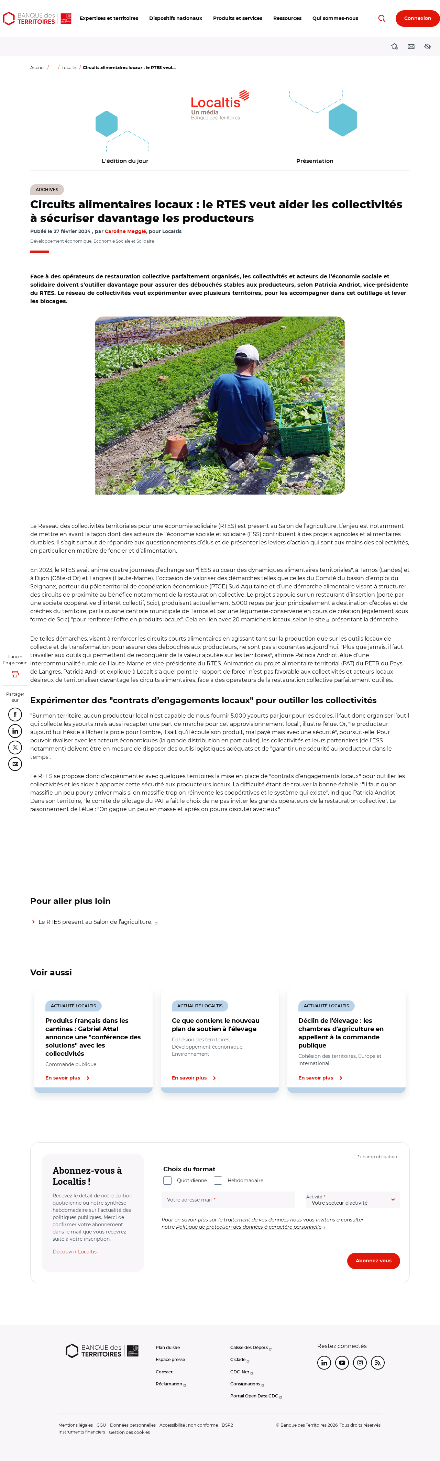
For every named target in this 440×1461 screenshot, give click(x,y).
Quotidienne (192, 1180)
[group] (220, 406)
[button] (109, 18)
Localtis (69, 67)
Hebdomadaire (245, 1180)
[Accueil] (37, 18)
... (53, 67)
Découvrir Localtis (75, 1252)
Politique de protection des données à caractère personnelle (248, 1227)
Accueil (37, 67)
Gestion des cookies (129, 1432)
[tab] (53, 1116)
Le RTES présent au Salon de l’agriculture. (96, 922)
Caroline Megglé (125, 231)
